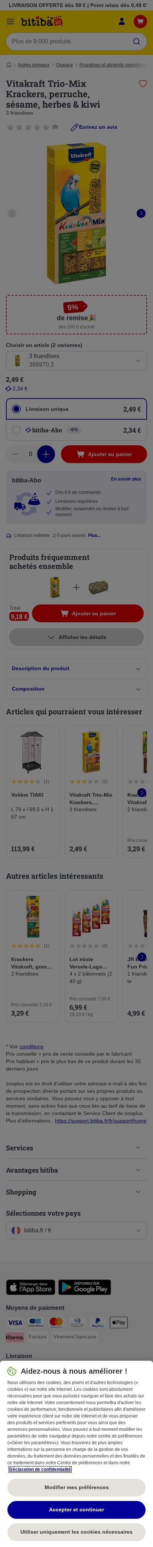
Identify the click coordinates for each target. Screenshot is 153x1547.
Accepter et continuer (76, 1509)
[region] (76, 1454)
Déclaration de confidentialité (40, 1469)
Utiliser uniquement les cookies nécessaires (76, 1532)
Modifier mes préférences (77, 1487)
